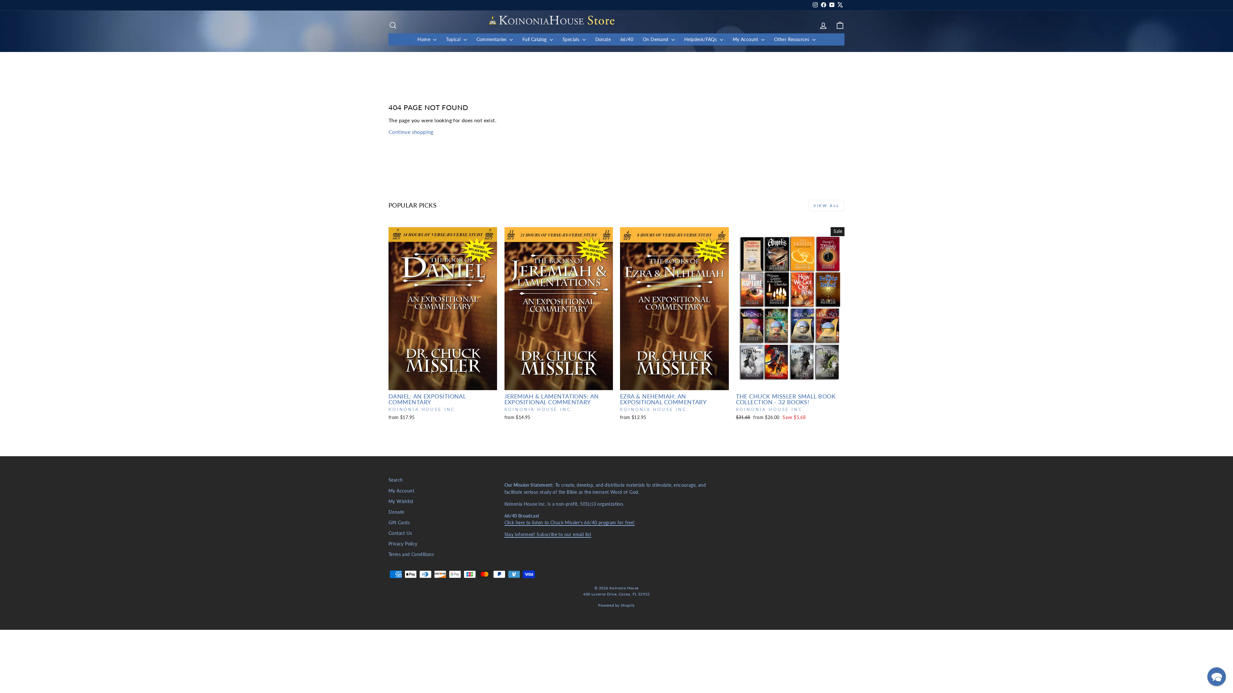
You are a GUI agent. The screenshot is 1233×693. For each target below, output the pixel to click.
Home (424, 39)
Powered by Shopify (616, 605)
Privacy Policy (403, 543)
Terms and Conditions (411, 554)
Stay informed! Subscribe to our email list (547, 534)
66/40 (626, 39)
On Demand (656, 39)
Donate (603, 39)
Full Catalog (535, 39)
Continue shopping (411, 132)
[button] (1216, 676)
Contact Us (400, 533)
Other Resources (792, 39)
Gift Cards (399, 522)
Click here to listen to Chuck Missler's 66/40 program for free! (569, 522)
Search (396, 480)
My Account (746, 39)
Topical (454, 39)
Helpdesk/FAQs (701, 39)
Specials (572, 39)
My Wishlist (401, 501)
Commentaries (492, 39)
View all (826, 205)
